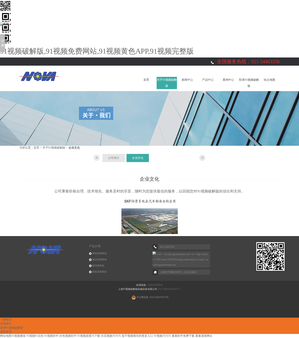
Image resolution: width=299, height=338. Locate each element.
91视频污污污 (162, 335)
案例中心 (228, 79)
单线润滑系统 (99, 253)
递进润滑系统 (99, 259)
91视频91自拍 (35, 335)
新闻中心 (187, 79)
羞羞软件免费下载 (183, 335)
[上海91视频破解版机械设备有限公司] (39, 75)
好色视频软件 (67, 335)
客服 (6, 23)
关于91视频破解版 (167, 82)
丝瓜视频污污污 (111, 335)
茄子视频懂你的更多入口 (137, 335)
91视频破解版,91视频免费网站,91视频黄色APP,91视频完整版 (97, 51)
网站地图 (5, 335)
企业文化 (137, 157)
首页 (146, 79)
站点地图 (269, 79)
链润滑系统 (98, 265)
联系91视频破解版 (249, 82)
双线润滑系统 (99, 271)
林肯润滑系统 (155, 285)
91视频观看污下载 (88, 335)
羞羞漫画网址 (203, 335)
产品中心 (208, 79)
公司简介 (113, 157)
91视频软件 (51, 335)
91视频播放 (18, 335)
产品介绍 (94, 246)
